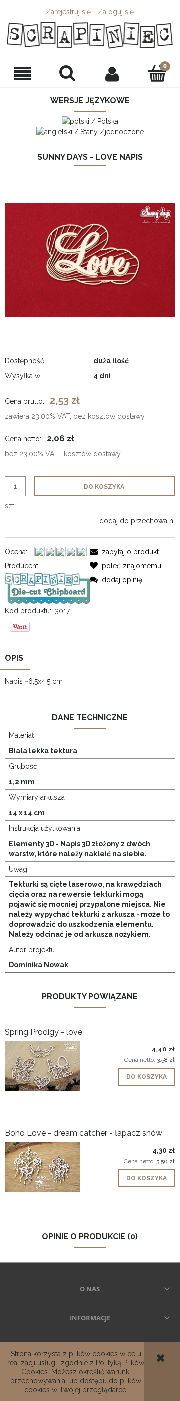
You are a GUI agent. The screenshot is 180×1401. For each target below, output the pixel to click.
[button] (22, 74)
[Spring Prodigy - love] (47, 1066)
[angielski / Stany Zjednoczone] (90, 131)
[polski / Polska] (90, 120)
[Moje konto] (112, 73)
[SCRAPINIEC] (47, 587)
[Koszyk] (157, 73)
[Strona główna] (90, 35)
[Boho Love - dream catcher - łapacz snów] (47, 1167)
